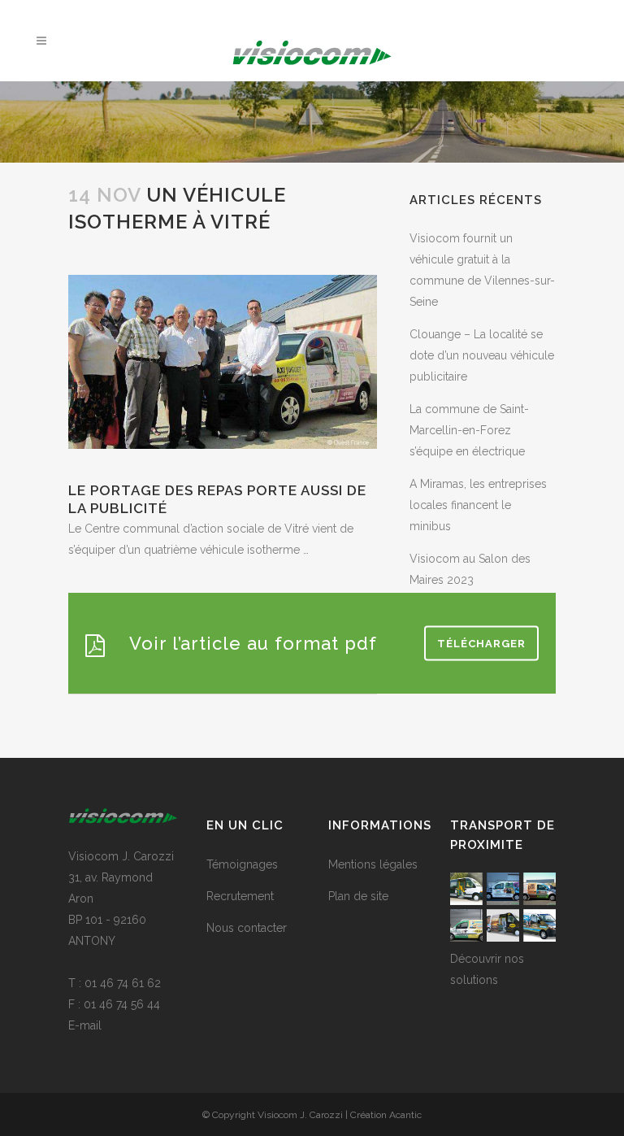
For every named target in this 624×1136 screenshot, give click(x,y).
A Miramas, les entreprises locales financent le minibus (478, 505)
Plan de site (358, 896)
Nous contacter (246, 927)
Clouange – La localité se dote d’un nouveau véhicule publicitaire (482, 355)
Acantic (405, 1115)
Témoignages (242, 864)
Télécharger (481, 643)
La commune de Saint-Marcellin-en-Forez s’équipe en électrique (469, 430)
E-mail (85, 1025)
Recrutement (240, 896)
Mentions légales (373, 864)
